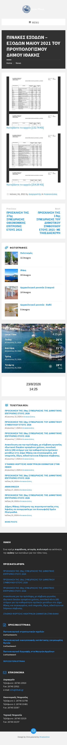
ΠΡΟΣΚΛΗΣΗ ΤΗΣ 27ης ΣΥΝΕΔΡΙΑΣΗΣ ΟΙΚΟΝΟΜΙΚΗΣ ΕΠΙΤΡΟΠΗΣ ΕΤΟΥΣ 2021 (18, 221)
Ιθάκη (23, 270)
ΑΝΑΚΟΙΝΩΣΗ (12, 486)
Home (9, 63)
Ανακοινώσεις (50, 194)
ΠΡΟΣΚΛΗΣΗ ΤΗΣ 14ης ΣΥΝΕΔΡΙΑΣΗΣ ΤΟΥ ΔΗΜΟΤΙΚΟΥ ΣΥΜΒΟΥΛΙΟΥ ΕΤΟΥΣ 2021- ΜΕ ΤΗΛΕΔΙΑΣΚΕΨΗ (48, 223)
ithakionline (44, 737)
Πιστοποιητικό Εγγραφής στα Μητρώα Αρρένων (28, 651)
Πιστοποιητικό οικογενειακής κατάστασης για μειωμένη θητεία (33, 641)
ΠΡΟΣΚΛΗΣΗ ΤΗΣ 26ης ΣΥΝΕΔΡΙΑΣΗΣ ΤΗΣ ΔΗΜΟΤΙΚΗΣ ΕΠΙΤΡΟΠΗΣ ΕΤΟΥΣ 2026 (33, 477)
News (18, 63)
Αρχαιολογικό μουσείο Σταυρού (37, 287)
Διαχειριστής (35, 194)
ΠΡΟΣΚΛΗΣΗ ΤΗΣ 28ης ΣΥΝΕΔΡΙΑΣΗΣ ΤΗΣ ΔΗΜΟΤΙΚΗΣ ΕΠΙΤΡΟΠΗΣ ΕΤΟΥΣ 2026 (33, 435)
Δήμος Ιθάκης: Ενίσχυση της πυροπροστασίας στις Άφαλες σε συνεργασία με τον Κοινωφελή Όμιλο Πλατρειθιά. (32, 509)
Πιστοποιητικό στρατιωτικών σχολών (23, 631)
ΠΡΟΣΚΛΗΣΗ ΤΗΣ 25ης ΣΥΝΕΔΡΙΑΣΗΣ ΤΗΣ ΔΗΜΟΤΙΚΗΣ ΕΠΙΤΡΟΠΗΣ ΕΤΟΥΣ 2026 (33, 496)
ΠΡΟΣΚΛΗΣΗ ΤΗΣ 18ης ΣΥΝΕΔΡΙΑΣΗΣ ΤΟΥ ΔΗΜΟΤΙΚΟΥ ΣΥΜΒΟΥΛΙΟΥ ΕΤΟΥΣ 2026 (33, 423)
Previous (11, 208)
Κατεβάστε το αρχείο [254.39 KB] (25, 184)
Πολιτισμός (26, 253)
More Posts (11, 522)
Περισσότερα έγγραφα (14, 661)
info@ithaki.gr (17, 689)
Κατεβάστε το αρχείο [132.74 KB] (25, 127)
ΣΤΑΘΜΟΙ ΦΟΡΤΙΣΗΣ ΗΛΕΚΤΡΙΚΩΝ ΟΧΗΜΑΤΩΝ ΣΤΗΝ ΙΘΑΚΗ (32, 465)
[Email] (33, 731)
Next (57, 208)
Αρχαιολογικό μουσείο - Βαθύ (36, 304)
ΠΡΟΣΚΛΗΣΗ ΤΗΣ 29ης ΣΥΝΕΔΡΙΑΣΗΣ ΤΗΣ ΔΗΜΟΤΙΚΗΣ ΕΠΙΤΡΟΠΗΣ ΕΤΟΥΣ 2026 (33, 412)
